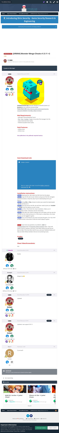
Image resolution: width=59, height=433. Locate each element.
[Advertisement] (29, 40)
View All (29, 406)
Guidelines (22, 431)
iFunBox (26, 119)
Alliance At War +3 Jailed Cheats (37, 396)
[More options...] (54, 74)
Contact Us (43, 418)
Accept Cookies (42, 428)
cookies (12, 426)
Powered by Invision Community (29, 420)
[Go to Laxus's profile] (5, 61)
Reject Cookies (53, 428)
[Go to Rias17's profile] (9, 353)
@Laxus (20, 238)
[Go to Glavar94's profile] (9, 257)
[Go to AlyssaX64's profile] (6, 401)
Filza (22, 119)
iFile (19, 119)
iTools (30, 119)
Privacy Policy (30, 418)
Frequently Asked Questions (37, 226)
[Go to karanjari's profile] (9, 279)
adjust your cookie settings (7, 431)
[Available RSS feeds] (55, 410)
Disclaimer (37, 418)
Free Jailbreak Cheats (28, 61)
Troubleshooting (21, 226)
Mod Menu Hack (8, 53)
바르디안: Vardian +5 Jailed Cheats (13, 396)
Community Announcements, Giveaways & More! (29, 26)
